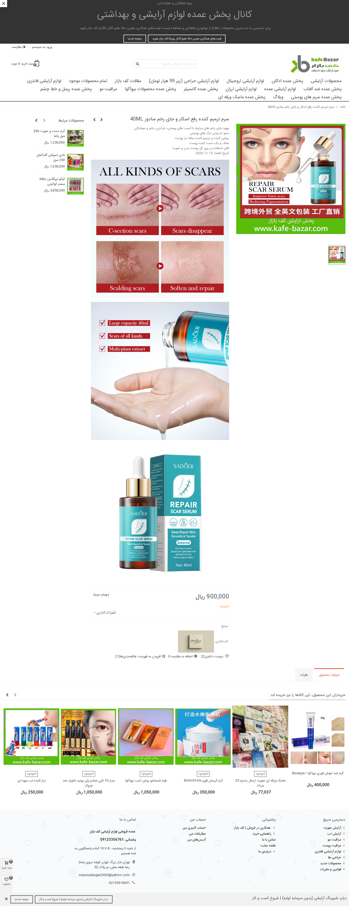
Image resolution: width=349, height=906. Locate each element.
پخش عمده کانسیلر (201, 89)
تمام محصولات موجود (88, 81)
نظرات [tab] (304, 675)
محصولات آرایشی (326, 81)
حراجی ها (334, 857)
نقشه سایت (268, 846)
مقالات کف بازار (128, 81)
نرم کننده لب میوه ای (32, 780)
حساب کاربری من (194, 828)
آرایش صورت (332, 828)
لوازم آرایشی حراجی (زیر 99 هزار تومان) (184, 81)
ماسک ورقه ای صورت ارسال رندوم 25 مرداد (260, 783)
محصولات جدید (330, 863)
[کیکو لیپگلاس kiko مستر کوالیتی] (75, 186)
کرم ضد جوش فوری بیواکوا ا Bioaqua (318, 773)
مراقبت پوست (331, 846)
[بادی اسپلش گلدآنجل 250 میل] (75, 162)
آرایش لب (334, 834)
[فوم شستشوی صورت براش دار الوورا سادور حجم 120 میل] (94, 120)
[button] (44, 120)
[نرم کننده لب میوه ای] (31, 737)
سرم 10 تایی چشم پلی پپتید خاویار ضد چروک (89, 783)
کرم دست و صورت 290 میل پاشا (49, 134)
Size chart (101, 595)
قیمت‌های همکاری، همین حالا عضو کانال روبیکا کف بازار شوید (186, 38)
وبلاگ (278, 97)
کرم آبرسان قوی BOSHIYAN (203, 780)
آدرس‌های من (196, 840)
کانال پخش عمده (174, 15)
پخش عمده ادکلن (287, 81)
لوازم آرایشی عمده (280, 89)
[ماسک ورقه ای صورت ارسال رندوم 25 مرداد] (260, 737)
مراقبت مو (108, 89)
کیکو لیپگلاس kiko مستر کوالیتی (52, 182)
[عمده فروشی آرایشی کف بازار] (314, 64)
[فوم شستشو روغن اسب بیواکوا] (146, 737)
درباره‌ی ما (264, 852)
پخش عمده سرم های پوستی (316, 97)
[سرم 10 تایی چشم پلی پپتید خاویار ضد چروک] (89, 737)
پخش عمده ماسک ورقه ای (241, 97)
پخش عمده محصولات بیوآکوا (150, 89)
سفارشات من (197, 834)
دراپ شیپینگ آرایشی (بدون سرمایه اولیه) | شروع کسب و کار (73, 899)
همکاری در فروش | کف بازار (252, 828)
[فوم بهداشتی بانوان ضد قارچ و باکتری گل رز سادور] (101, 120)
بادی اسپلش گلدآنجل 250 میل (51, 158)
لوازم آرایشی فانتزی (44, 81)
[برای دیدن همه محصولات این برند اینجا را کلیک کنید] (196, 641)
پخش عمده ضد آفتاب (322, 89)
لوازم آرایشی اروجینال (245, 81)
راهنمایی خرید (262, 834)
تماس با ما (269, 840)
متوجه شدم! (135, 38)
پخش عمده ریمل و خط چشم (66, 89)
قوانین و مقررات (330, 869)
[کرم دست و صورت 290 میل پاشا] (75, 138)
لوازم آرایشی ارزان (241, 89)
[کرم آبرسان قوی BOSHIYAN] (203, 737)
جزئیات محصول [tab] (329, 675)
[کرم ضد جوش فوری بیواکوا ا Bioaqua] (317, 737)
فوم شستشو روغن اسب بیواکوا (146, 780)
